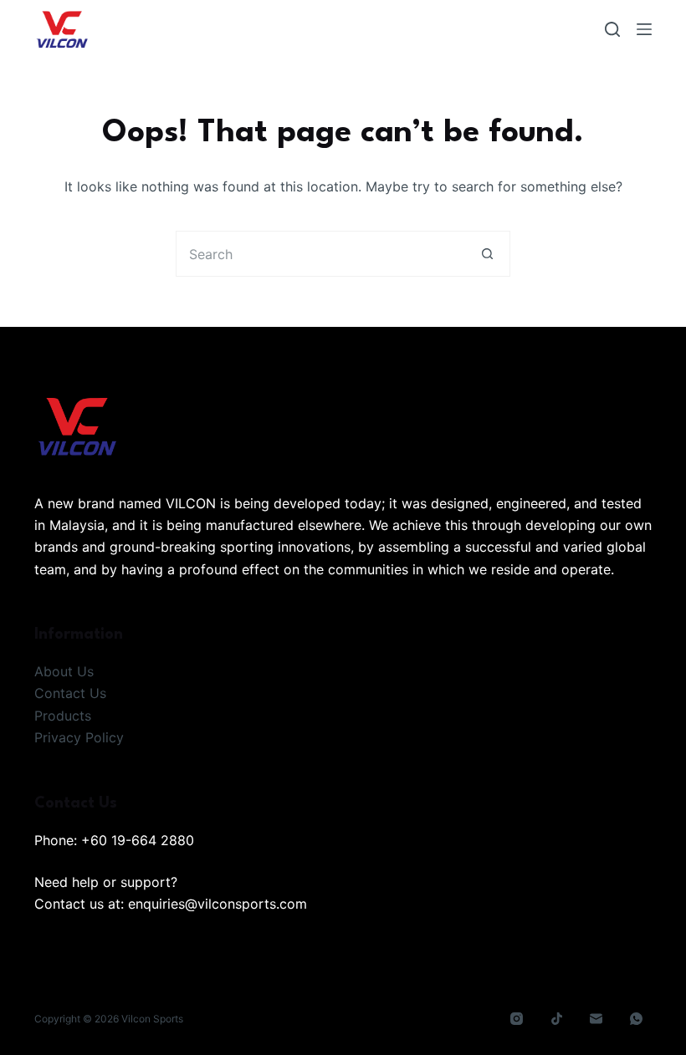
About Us (64, 671)
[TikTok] (557, 1019)
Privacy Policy (79, 737)
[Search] (612, 29)
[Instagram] (517, 1019)
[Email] (596, 1019)
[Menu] (644, 29)
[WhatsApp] (637, 1019)
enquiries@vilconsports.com (217, 903)
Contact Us (70, 693)
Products (62, 715)
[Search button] (487, 254)
